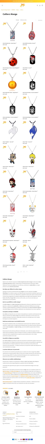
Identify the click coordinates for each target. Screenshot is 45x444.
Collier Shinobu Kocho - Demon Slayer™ (10, 43)
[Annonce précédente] (2, 1)
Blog (17, 413)
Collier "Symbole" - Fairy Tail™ (8, 141)
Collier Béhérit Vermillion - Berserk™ (29, 43)
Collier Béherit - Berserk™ (27, 67)
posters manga (15, 376)
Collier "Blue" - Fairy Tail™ (27, 141)
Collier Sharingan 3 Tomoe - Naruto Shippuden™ (11, 67)
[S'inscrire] (31, 432)
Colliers (21, 9)
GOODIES (13, 9)
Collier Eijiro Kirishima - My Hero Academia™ (31, 92)
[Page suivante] (27, 272)
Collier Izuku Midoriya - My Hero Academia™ (10, 117)
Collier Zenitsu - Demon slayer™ (28, 166)
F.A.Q (17, 418)
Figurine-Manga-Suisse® (5, 9)
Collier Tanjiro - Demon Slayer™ (8, 191)
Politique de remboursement (21, 423)
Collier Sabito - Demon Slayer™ (8, 215)
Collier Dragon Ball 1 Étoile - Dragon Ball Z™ (10, 92)
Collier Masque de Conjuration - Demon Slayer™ (11, 240)
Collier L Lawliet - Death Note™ (28, 265)
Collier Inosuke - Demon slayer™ (8, 166)
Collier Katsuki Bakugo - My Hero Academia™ (30, 117)
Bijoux (17, 9)
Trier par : (17, 19)
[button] (2, 5)
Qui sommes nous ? (19, 426)
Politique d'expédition (33, 421)
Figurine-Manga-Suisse (23, 441)
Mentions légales (32, 418)
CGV (30, 416)
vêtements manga (24, 374)
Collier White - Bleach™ (27, 240)
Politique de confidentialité (34, 426)
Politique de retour (32, 423)
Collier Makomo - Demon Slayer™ (28, 215)
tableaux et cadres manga (26, 376)
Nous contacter (19, 421)
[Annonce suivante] (43, 1)
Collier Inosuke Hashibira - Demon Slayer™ (30, 191)
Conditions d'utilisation (20, 416)
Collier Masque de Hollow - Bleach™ (9, 265)
